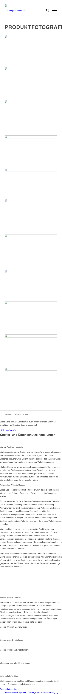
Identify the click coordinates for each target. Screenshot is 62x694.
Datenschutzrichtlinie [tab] (9, 675)
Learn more (11, 429)
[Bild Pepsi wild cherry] (31, 351)
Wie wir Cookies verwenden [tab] (12, 447)
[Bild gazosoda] (31, 384)
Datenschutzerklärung (9, 689)
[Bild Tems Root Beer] (31, 285)
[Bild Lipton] (31, 252)
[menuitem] (46, 10)
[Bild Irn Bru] (31, 152)
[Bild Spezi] (31, 117)
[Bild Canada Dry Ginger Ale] (31, 51)
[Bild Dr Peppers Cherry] (31, 83)
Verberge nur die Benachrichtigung (43, 692)
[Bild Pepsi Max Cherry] (31, 318)
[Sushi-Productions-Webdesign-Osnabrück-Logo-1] (26, 10)
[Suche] (46, 10)
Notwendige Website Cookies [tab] (12, 484)
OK (2, 429)
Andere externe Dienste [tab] (10, 597)
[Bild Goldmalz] (31, 216)
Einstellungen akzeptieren (15, 692)
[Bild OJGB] (31, 184)
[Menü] (53, 10)
